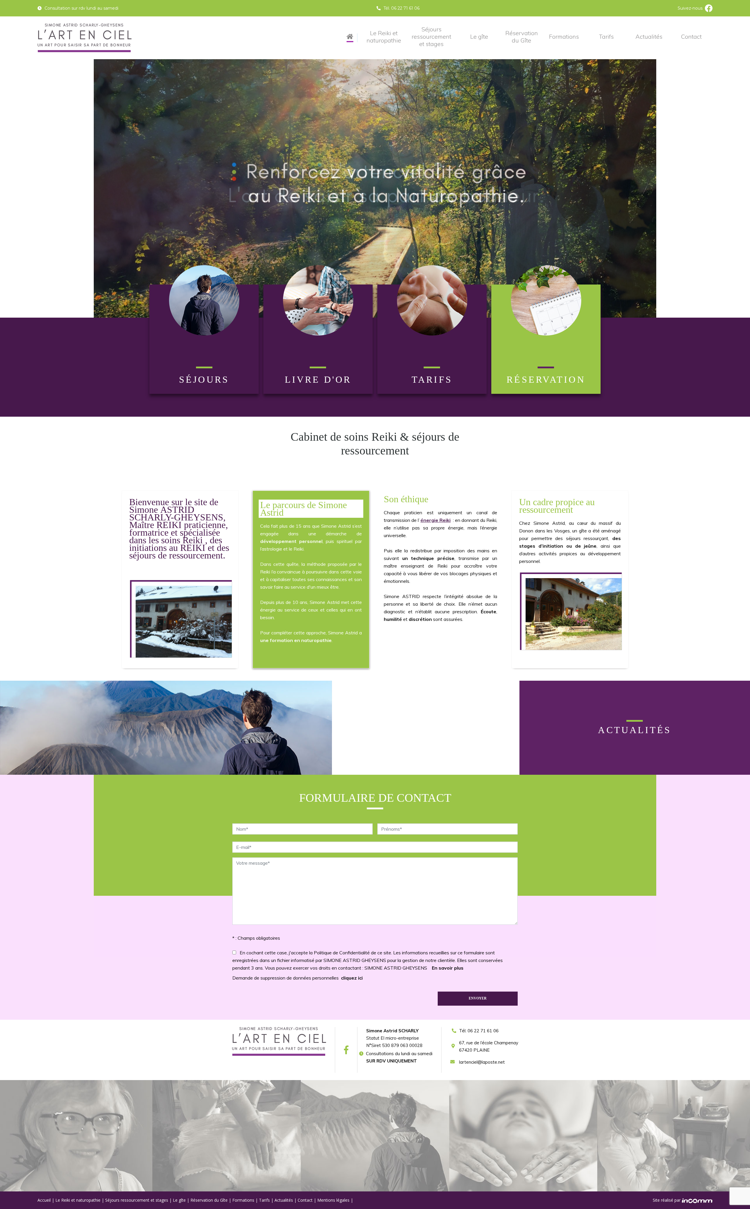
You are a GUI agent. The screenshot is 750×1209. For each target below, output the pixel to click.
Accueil (44, 1200)
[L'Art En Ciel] (85, 37)
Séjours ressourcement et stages (431, 36)
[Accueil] (350, 38)
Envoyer (478, 998)
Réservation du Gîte (521, 36)
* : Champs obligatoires (256, 938)
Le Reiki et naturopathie (384, 36)
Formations (564, 36)
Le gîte (479, 36)
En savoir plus (447, 968)
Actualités (648, 36)
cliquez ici (352, 978)
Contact (691, 36)
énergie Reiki (435, 520)
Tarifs (606, 36)
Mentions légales (333, 1200)
